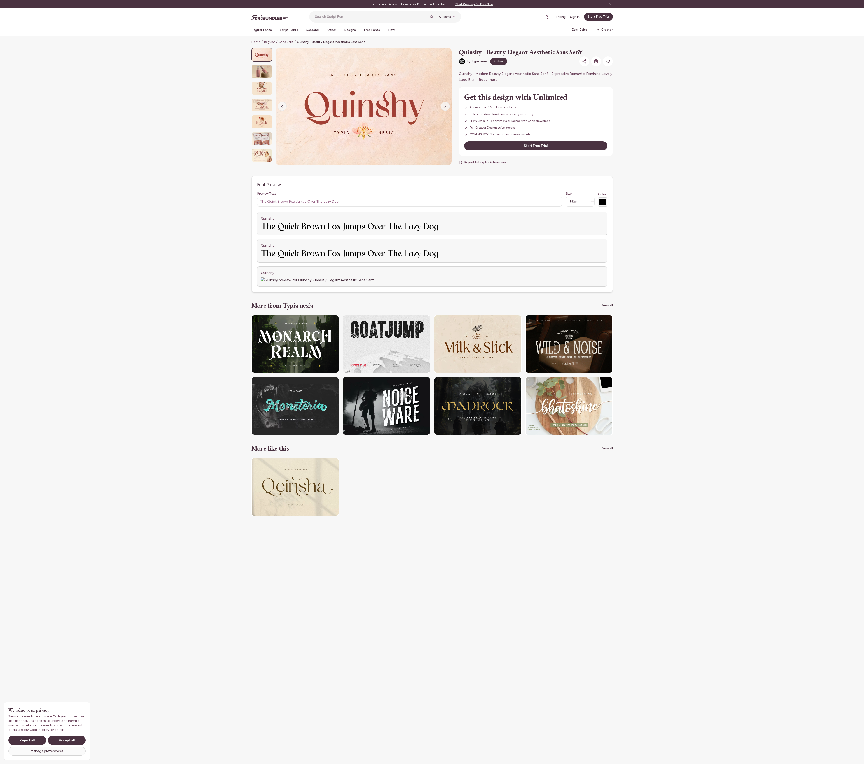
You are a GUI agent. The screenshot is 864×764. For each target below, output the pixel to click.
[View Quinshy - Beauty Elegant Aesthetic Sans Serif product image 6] (261, 139)
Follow (498, 61)
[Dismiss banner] (610, 4)
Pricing (561, 17)
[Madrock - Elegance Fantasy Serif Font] (477, 406)
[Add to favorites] (608, 61)
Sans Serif (286, 42)
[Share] (584, 61)
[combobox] (371, 16)
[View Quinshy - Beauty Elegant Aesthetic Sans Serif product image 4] (261, 105)
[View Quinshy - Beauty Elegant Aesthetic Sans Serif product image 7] (261, 155)
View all (607, 305)
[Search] (431, 16)
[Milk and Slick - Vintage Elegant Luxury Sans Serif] (477, 344)
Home (255, 42)
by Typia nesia (477, 61)
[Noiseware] (386, 406)
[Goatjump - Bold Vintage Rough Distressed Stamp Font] (386, 344)
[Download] (323, 321)
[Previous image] (282, 106)
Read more (488, 79)
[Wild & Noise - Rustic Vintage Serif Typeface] (569, 344)
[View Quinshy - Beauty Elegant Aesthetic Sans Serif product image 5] (261, 122)
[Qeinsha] (295, 487)
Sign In (575, 17)
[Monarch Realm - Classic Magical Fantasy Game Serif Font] (295, 344)
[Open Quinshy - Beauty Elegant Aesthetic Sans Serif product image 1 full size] (364, 106)
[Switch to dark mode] (547, 16)
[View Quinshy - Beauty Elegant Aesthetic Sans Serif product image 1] (261, 55)
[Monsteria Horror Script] (295, 406)
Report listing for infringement (486, 162)
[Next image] (445, 106)
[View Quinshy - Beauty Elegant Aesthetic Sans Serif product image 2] (261, 71)
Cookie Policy (39, 730)
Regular (269, 42)
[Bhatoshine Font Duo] (569, 406)
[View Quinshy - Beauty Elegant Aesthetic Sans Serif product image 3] (261, 88)
